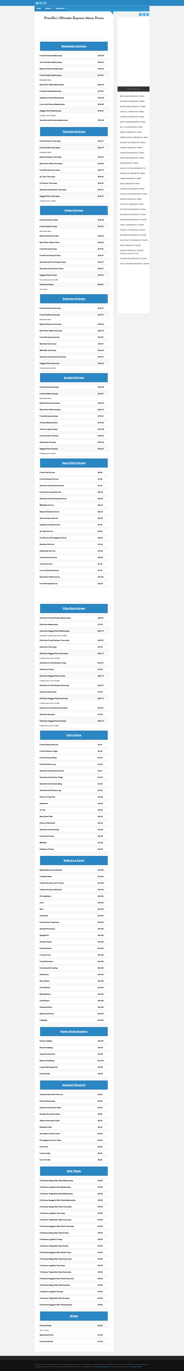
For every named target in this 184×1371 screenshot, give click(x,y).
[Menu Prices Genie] (40, 3)
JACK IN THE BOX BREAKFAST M (132, 168)
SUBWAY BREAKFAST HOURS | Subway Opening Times (132, 252)
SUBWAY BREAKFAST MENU (131, 199)
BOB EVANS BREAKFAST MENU (132, 96)
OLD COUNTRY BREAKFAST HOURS (133, 240)
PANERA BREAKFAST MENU (130, 179)
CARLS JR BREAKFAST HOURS (132, 225)
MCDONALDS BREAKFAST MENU (132, 173)
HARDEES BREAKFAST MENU (131, 148)
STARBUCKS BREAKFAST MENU (132, 189)
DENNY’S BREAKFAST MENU (131, 132)
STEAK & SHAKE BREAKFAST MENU (133, 194)
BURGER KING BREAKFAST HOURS (133, 220)
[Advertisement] (49, 31)
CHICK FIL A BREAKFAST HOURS (132, 230)
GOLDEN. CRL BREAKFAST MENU (132, 143)
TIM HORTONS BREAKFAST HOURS (133, 259)
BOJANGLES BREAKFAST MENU (132, 101)
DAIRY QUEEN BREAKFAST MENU (133, 122)
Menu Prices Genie (101, 1366)
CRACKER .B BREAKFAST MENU (132, 117)
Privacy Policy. (137, 1366)
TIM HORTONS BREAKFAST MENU (133, 209)
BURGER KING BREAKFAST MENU (133, 107)
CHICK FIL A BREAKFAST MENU (132, 112)
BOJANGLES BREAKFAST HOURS (133, 214)
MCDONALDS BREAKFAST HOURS (133, 235)
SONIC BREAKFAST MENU (130, 184)
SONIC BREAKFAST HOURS (130, 245)
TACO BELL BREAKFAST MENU (132, 204)
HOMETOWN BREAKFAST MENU (132, 158)
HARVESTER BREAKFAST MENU (132, 153)
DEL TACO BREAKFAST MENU (131, 127)
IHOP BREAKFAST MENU (129, 163)
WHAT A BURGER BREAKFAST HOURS (134, 264)
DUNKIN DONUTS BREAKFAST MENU (134, 137)
